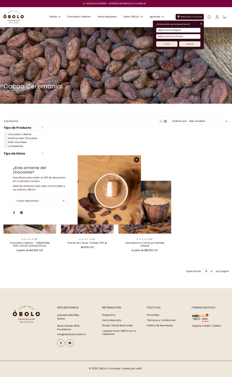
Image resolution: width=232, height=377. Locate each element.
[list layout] (161, 121)
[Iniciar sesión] (216, 17)
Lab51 (139, 368)
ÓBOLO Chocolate (109, 368)
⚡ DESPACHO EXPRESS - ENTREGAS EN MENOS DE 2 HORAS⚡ (114, 3)
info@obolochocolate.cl (71, 334)
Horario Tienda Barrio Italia (117, 325)
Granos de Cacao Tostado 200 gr (87, 243)
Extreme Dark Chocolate (22, 138)
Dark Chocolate (17, 142)
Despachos (108, 315)
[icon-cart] (224, 16)
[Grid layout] (165, 121)
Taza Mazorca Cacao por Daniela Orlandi (144, 244)
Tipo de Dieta (14, 153)
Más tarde (190, 44)
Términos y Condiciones (161, 320)
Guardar (167, 44)
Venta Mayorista (111, 320)
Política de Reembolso (160, 325)
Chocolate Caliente (19, 134)
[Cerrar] (136, 159)
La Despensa (15, 146)
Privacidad (153, 315)
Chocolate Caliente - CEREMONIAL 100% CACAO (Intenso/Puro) (30, 244)
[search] (209, 16)
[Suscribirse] (63, 201)
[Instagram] (70, 343)
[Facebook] (61, 343)
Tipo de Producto (17, 128)
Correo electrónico (27, 201)
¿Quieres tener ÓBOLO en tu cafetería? (119, 332)
